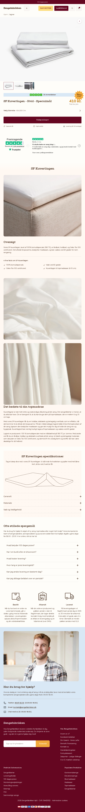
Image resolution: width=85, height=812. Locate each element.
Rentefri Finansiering (68, 744)
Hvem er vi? (65, 734)
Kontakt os (64, 747)
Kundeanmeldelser (67, 737)
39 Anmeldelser (49, 95)
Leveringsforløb (10, 776)
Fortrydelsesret (66, 753)
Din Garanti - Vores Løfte (69, 740)
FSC (5, 792)
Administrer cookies (60, 801)
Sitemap (7, 789)
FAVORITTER (45, 8)
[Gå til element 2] (19, 86)
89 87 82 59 (19, 703)
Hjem (6, 14)
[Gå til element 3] (29, 86)
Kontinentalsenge (71, 773)
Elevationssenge (71, 776)
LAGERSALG (61, 8)
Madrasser (68, 782)
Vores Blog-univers (11, 786)
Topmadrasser (70, 786)
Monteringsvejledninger (13, 782)
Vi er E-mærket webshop (70, 760)
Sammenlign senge (11, 795)
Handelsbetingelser (67, 750)
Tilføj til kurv (42, 120)
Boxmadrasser (70, 779)
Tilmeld (42, 744)
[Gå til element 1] (9, 86)
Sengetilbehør (9, 773)
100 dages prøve (10, 779)
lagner (12, 14)
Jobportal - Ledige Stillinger (70, 757)
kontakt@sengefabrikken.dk (24, 707)
